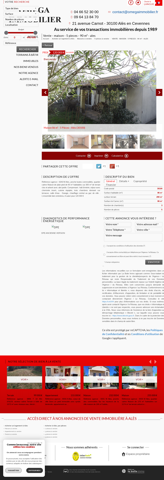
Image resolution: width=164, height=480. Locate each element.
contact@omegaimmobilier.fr (135, 12)
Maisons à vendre (84, 39)
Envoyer (154, 262)
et (23, 37)
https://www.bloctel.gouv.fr (123, 316)
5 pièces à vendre (102, 39)
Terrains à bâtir (27, 54)
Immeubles (30, 60)
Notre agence (28, 72)
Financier (111, 184)
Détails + (124, 181)
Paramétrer (13, 470)
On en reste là (33, 443)
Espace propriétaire (138, 454)
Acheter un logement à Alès (63, 39)
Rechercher (27, 49)
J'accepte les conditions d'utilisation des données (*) (125, 246)
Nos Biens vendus (26, 66)
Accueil (46, 39)
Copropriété (140, 181)
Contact (32, 85)
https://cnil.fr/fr (108, 302)
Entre (6, 37)
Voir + (47, 379)
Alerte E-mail (29, 79)
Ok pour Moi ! (34, 470)
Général (110, 181)
